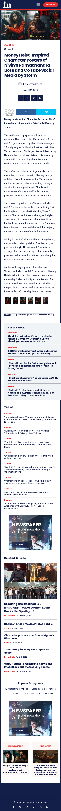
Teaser (12, 374)
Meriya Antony (34, 84)
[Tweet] (46, 112)
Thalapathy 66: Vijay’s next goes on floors (26, 651)
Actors (7, 628)
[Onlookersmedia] (7, 4)
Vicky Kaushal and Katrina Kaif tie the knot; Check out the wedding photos (28, 665)
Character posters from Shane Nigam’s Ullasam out (29, 637)
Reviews (12, 333)
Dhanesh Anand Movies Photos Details (28, 624)
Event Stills (9, 616)
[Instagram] (20, 807)
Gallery (9, 45)
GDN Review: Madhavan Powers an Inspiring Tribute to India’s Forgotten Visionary (32, 352)
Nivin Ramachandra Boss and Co (40, 315)
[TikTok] (27, 807)
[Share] (26, 112)
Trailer (11, 360)
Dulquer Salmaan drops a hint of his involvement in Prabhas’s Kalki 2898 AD (15, 769)
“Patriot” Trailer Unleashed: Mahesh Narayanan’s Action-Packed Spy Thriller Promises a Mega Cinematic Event (31, 393)
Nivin (13, 315)
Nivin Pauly (22, 315)
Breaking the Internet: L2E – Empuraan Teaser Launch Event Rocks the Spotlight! (27, 607)
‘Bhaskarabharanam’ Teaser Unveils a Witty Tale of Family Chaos (33, 379)
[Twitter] (27, 98)
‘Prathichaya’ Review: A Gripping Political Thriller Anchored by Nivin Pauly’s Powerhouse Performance (28, 506)
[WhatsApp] (40, 98)
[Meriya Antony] (20, 84)
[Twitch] (34, 807)
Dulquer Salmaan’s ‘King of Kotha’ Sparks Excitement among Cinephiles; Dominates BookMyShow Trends (45, 770)
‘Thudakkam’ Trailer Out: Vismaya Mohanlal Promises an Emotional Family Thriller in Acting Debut (33, 366)
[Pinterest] (34, 98)
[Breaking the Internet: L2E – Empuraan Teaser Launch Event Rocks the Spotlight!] (30, 581)
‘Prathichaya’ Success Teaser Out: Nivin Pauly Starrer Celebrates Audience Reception (27, 482)
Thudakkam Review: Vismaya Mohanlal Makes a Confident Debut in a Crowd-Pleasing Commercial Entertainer (30, 339)
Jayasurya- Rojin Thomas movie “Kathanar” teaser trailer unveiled (27, 493)
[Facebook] (21, 98)
